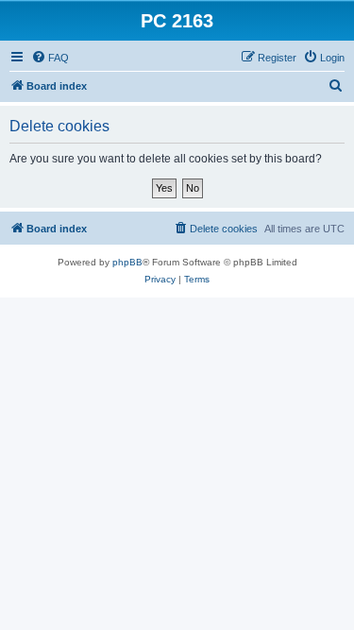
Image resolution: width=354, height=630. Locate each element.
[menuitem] (50, 57)
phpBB (127, 262)
